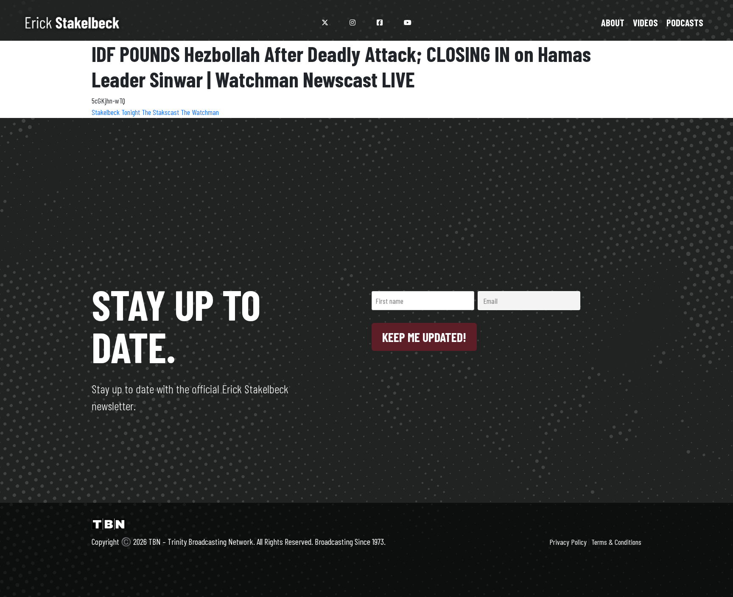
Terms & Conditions (616, 542)
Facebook (380, 22)
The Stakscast (161, 112)
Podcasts (684, 22)
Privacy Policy (568, 542)
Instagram (352, 22)
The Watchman (200, 112)
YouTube (407, 22)
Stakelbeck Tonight (117, 112)
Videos (645, 22)
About (612, 22)
